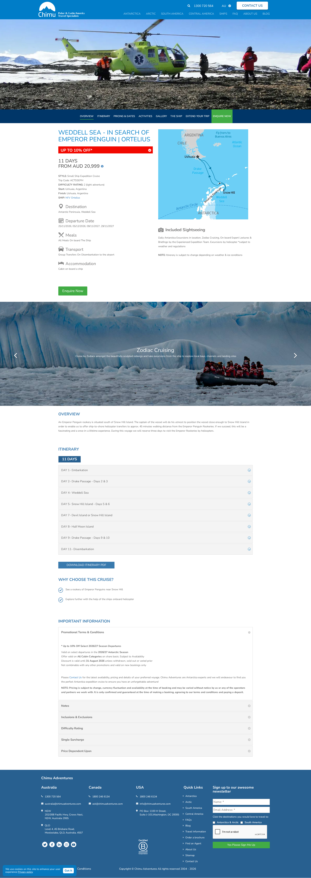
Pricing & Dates (124, 116)
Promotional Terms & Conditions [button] (82, 632)
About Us (190, 849)
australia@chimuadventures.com (63, 804)
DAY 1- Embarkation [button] (74, 470)
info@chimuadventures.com (155, 804)
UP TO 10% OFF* (76, 150)
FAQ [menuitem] (235, 14)
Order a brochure (194, 837)
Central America (194, 814)
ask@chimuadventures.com (107, 804)
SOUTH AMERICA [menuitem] (172, 14)
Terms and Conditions (77, 869)
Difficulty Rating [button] (72, 728)
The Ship (176, 116)
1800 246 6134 (101, 796)
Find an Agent (193, 843)
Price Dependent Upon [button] (76, 751)
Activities (145, 116)
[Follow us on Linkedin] (59, 844)
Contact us (252, 5)
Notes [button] (65, 706)
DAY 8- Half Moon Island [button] (77, 527)
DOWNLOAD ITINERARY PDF (86, 565)
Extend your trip (197, 116)
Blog (188, 825)
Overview (87, 116)
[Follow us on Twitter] (45, 844)
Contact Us (75, 677)
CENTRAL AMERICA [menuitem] (201, 14)
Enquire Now (222, 116)
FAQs (188, 820)
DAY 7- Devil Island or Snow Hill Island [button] (86, 515)
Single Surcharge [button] (72, 740)
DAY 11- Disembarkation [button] (77, 549)
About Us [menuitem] (250, 14)
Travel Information (195, 831)
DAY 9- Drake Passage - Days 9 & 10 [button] (85, 538)
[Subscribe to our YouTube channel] (73, 844)
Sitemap (190, 855)
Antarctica (191, 796)
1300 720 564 (203, 6)
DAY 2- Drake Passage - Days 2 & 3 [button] (84, 481)
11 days (69, 459)
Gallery (161, 116)
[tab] (155, 470)
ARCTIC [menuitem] (151, 14)
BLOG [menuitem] (266, 14)
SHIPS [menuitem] (223, 14)
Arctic (188, 802)
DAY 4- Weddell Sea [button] (75, 493)
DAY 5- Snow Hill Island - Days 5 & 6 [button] (85, 504)
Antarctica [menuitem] (132, 14)
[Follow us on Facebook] (52, 844)
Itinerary (103, 116)
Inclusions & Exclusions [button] (76, 717)
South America (193, 808)
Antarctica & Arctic (228, 822)
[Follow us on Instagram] (66, 844)
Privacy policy (25, 872)
